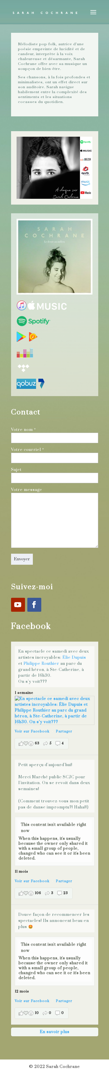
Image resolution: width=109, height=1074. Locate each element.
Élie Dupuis (74, 657)
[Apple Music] (47, 309)
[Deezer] (25, 356)
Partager (64, 731)
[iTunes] (22, 309)
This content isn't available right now (53, 827)
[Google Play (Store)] (22, 340)
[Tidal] (23, 372)
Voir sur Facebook (32, 731)
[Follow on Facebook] (34, 605)
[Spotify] (34, 325)
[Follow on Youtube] (18, 605)
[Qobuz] (26, 387)
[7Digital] (41, 387)
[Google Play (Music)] (33, 340)
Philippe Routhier (41, 663)
